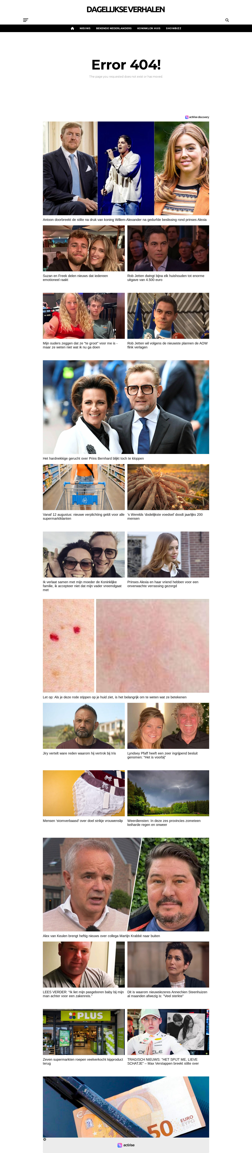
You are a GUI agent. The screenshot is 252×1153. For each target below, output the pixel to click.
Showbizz (173, 28)
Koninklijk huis (149, 28)
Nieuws (85, 28)
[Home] (72, 28)
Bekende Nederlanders (114, 28)
